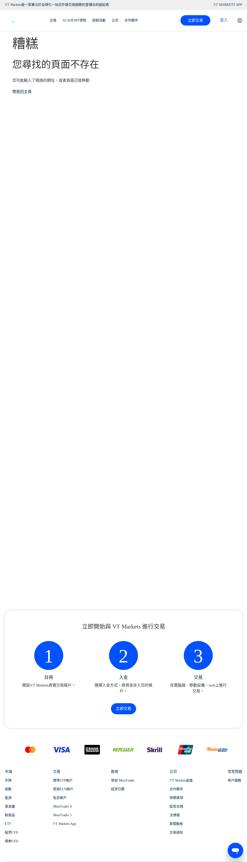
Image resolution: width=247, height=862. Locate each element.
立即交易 (195, 20)
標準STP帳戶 (63, 780)
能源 (8, 798)
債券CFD (11, 841)
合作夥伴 (176, 789)
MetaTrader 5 (62, 815)
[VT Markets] (22, 19)
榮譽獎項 (176, 798)
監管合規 (176, 806)
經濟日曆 (117, 789)
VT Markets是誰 (181, 780)
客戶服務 (234, 780)
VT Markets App (64, 824)
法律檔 (175, 815)
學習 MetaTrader (123, 780)
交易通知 (176, 832)
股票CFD (11, 832)
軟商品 (10, 815)
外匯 (8, 780)
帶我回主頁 (22, 92)
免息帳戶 (60, 798)
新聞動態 (176, 824)
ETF (8, 824)
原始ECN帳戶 (63, 789)
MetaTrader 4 (62, 806)
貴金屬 (10, 806)
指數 (8, 789)
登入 (224, 20)
